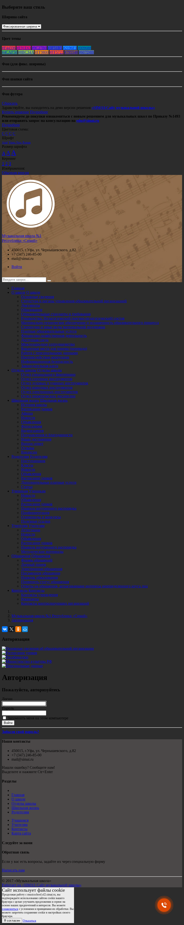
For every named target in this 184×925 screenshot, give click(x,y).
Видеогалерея (32, 431)
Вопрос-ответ (32, 444)
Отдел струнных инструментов (46, 379)
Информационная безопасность (47, 361)
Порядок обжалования (39, 577)
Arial (5, 142)
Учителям (20, 526)
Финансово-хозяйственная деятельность (54, 336)
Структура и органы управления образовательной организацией (74, 301)
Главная (18, 288)
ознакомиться (10, 909)
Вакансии (29, 452)
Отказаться (29, 920)
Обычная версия (15, 173)
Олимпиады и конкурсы (41, 517)
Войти (17, 267)
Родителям (20, 456)
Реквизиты (30, 599)
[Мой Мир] (25, 629)
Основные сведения (37, 297)
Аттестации (30, 530)
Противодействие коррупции (45, 357)
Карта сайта (21, 833)
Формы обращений (36, 560)
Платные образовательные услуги (49, 331)
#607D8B (86, 52)
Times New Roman (20, 142)
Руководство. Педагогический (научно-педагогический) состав (73, 318)
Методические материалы (42, 551)
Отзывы (27, 448)
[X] (11, 629)
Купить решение (15, 112)
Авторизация (22, 620)
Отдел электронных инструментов (49, 392)
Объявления (31, 422)
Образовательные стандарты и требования (56, 314)
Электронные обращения (41, 569)
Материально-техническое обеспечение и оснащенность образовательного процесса (90, 323)
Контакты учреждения (39, 595)
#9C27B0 (39, 48)
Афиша (27, 413)
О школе (18, 292)
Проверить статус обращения (45, 582)
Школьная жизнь (25, 400)
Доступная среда (34, 340)
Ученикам (20, 491)
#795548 (71, 52)
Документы (30, 305)
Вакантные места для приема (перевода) (54, 348)
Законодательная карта (39, 366)
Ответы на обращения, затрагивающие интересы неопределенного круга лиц (84, 586)
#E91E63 (24, 48)
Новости (28, 418)
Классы (27, 465)
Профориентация (35, 513)
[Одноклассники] (18, 629)
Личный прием (33, 564)
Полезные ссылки (35, 521)
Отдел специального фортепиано (48, 374)
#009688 (84, 48)
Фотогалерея (31, 426)
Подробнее (39, 112)
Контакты (20, 590)
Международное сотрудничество (48, 344)
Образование (31, 310)
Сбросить (9, 103)
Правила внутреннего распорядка (48, 508)
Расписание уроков (36, 409)
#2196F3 (70, 48)
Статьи (27, 487)
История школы (34, 405)
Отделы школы (24, 370)
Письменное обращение (40, 573)
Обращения (21, 556)
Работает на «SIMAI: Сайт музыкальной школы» (41, 885)
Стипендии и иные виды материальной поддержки (63, 327)
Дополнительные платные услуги (48, 482)
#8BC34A (26, 52)
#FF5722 (56, 52)
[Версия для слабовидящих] (5, 274)
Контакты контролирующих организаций (55, 603)
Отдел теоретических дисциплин (48, 396)
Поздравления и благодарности (47, 435)
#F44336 (9, 48)
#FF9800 (42, 52)
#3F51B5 (55, 48)
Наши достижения (36, 439)
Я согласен (12, 920)
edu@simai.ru (87, 121)
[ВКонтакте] (5, 629)
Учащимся (20, 820)
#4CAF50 (9, 52)
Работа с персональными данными (49, 353)
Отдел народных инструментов (47, 387)
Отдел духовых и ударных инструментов (54, 383)
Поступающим (33, 461)
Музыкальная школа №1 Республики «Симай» (49, 616)
